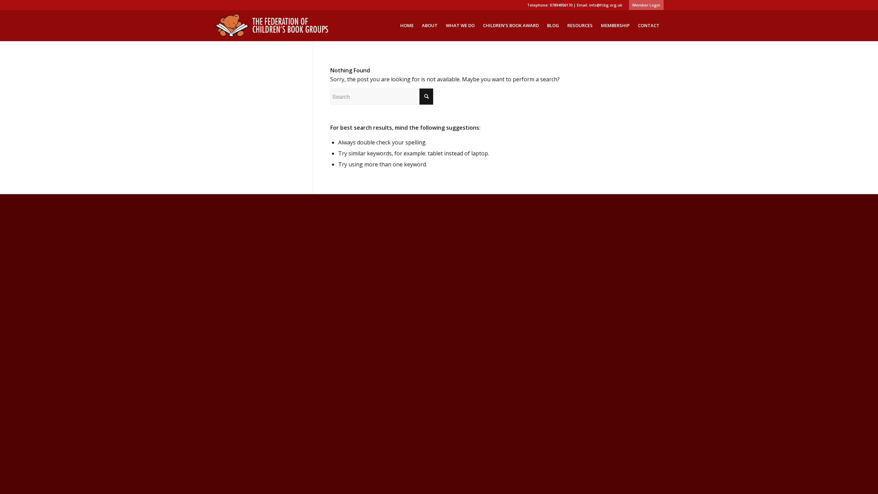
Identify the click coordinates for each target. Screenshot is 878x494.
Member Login (646, 5)
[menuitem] (645, 5)
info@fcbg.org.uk (605, 5)
